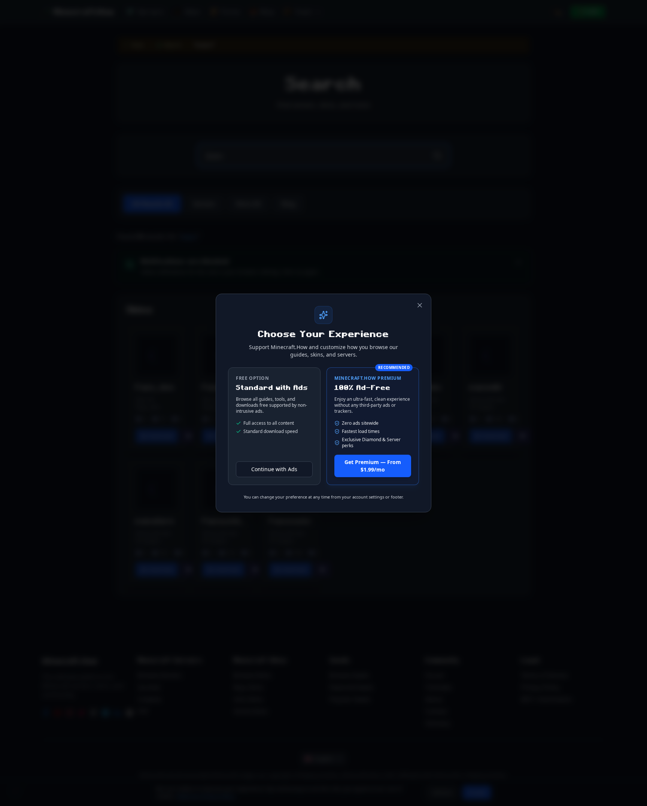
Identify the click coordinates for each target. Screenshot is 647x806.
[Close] (419, 305)
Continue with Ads (274, 469)
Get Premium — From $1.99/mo (372, 465)
